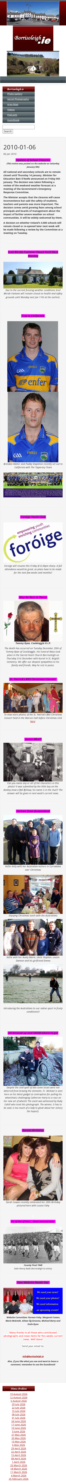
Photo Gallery (14, 93)
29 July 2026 (18, 1404)
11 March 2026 (18, 1472)
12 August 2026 (18, 1397)
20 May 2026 (19, 1438)
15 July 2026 (18, 1411)
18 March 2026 (18, 1468)
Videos (11, 109)
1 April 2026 (18, 1462)
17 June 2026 (18, 1424)
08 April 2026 (18, 1458)
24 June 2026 (18, 1421)
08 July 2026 (18, 1414)
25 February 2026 (18, 1478)
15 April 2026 (18, 1455)
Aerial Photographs (18, 99)
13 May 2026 (19, 1441)
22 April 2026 (18, 1451)
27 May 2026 (19, 1434)
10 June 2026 (18, 1428)
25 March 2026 (18, 1465)
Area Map (12, 104)
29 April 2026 (18, 1448)
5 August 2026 (19, 1400)
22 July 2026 (18, 1407)
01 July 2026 (18, 1417)
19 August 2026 (18, 1394)
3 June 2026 (18, 1431)
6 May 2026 (18, 1445)
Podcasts (12, 115)
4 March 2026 (18, 1475)
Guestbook (13, 120)
